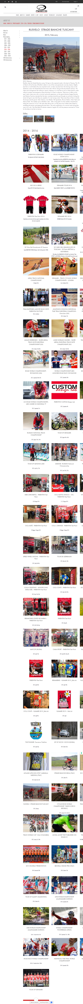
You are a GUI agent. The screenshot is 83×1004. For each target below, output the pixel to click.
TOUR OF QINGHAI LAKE (36, 464)
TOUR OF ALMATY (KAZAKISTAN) (36, 897)
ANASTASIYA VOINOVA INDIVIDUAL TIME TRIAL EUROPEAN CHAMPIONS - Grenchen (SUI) (64, 311)
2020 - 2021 (7, 54)
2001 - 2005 (7, 43)
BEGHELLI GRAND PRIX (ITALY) (64, 866)
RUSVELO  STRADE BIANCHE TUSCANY (36, 23)
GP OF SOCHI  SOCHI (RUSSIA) (64, 742)
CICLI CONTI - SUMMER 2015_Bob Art (36, 711)
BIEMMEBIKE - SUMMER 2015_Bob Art (64, 680)
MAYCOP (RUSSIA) (36, 649)
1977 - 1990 (7, 39)
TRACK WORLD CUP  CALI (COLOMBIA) (36, 835)
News (4, 35)
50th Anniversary (7, 60)
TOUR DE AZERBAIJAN (64, 556)
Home (4, 23)
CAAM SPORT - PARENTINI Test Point (64, 649)
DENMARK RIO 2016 (64, 216)
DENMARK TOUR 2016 (64, 185)
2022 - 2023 (7, 56)
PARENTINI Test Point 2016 (36, 216)
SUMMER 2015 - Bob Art (64, 711)
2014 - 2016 (24, 23)
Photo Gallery (16, 23)
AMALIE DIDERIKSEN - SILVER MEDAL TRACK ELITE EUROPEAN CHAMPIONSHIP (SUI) (36, 342)
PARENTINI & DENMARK (36, 154)
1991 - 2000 (7, 41)
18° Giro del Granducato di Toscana (36, 247)
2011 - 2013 (7, 47)
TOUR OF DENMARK (64, 433)
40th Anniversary (7, 58)
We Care (5, 33)
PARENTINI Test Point (64, 618)
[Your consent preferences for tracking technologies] (81, 753)
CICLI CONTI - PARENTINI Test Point (64, 587)
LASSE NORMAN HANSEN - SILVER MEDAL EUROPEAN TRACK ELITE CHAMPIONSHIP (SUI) (64, 342)
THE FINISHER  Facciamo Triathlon (36, 742)
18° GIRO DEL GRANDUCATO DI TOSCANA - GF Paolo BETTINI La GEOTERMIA (64, 249)
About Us (9, 23)
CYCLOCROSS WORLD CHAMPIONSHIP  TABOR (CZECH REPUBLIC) (64, 806)
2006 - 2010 (7, 45)
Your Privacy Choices (44, 1002)
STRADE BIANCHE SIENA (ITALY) (64, 773)
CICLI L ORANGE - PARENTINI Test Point (64, 526)
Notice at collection (34, 1002)
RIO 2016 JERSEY (36, 185)
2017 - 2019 (7, 52)
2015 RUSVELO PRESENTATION (36, 866)
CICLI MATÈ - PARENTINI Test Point (36, 526)
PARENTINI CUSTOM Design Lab (64, 402)
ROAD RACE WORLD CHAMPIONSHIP (36, 959)
